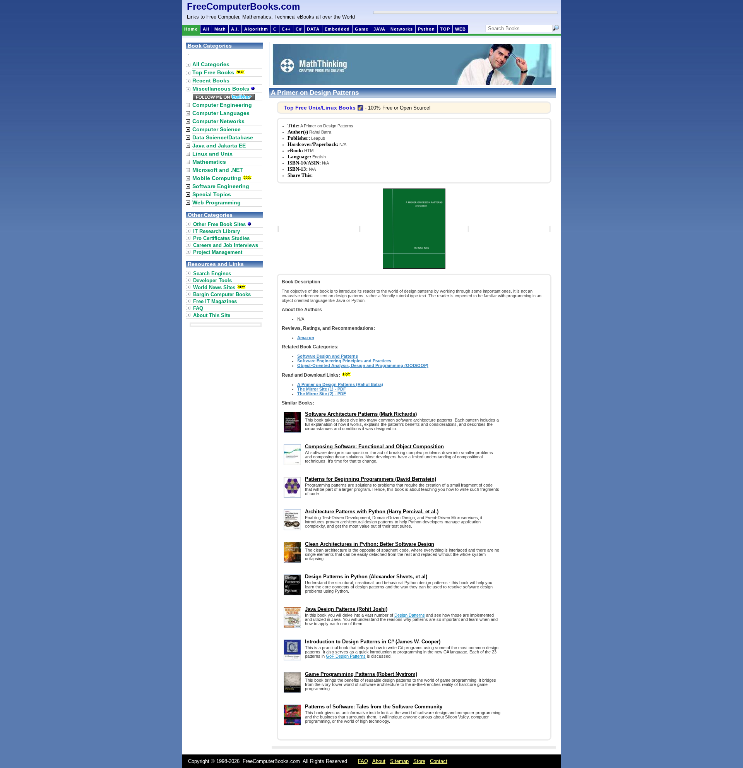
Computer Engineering (222, 105)
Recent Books (210, 80)
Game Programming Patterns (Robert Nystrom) (361, 674)
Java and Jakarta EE (219, 145)
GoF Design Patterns (346, 656)
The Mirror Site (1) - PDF (321, 389)
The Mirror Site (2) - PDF (321, 393)
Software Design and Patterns (327, 356)
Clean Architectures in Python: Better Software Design (369, 544)
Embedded (337, 29)
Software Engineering (220, 186)
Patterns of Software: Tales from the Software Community (373, 707)
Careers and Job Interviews (225, 245)
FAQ (198, 308)
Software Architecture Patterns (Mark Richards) (361, 414)
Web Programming (216, 202)
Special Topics (211, 194)
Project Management (217, 252)
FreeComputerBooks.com (243, 6)
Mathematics (209, 162)
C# (299, 29)
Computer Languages (221, 113)
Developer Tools (212, 280)
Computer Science (216, 129)
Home (191, 29)
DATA (313, 29)
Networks (401, 29)
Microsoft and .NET (217, 170)
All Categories (210, 64)
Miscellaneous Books (221, 89)
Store (419, 761)
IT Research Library (216, 231)
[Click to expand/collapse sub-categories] (188, 105)
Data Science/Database (222, 137)
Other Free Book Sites (220, 224)
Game (361, 29)
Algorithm (256, 29)
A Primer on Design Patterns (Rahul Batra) (340, 384)
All (206, 29)
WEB (460, 29)
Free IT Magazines (215, 301)
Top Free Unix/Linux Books (320, 108)
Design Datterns (409, 615)
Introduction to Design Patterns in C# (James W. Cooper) (372, 642)
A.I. (235, 29)
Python (426, 29)
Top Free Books (213, 72)
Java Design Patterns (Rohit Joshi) (346, 609)
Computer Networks (218, 121)
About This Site (211, 315)
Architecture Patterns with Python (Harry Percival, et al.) (371, 511)
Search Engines (212, 273)
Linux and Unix (212, 154)
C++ (286, 29)
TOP (445, 29)
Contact (438, 761)
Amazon (305, 337)
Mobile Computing (216, 178)
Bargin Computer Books (222, 294)
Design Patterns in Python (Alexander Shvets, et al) (366, 576)
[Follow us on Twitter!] (224, 98)
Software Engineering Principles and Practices (344, 360)
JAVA (379, 29)
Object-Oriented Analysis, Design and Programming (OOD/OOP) (362, 365)
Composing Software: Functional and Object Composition (374, 446)
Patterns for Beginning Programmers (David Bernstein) (370, 479)
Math (220, 29)
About (378, 761)
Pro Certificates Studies (221, 238)
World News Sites (214, 287)
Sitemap (399, 761)
